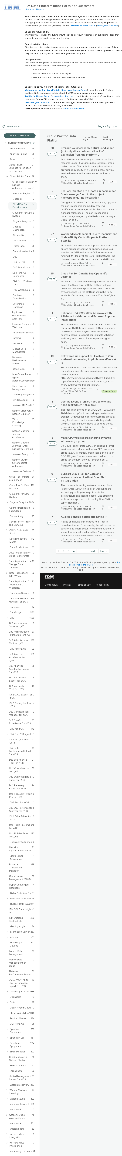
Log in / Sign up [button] (106, 126)
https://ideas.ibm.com (107, 25)
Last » (103, 551)
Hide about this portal (35, 9)
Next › (93, 551)
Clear (31, 143)
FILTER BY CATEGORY (18, 143)
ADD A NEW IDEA (21, 135)
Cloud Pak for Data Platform (82, 183)
